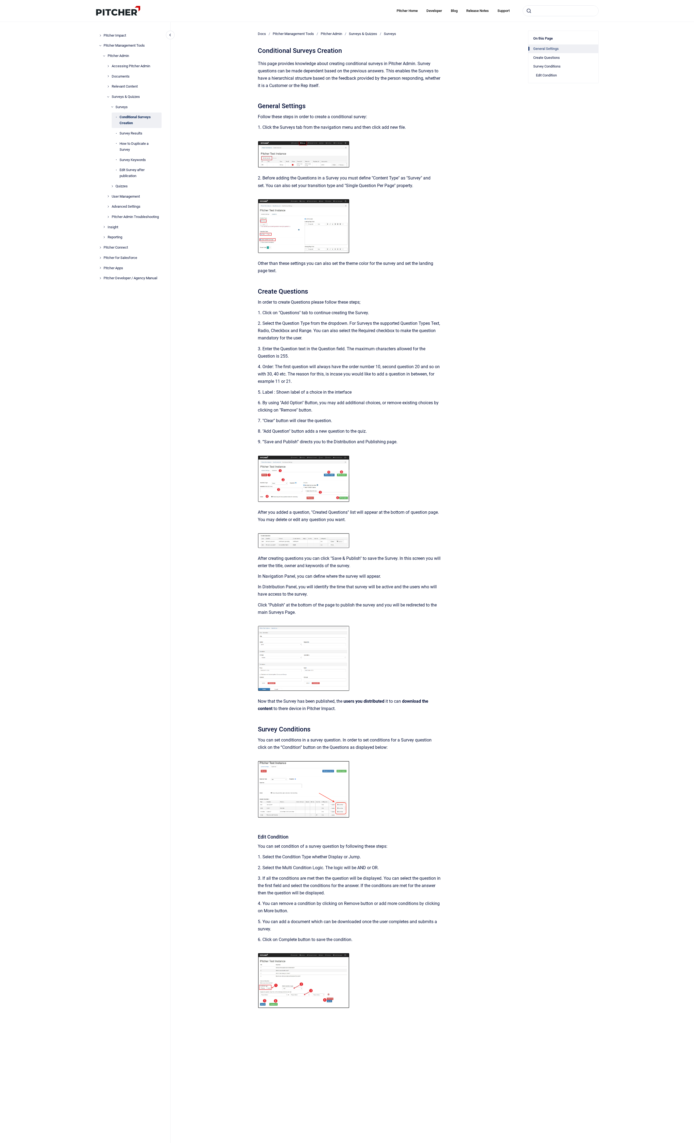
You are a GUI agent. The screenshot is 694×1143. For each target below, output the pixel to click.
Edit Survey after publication (132, 173)
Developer (434, 11)
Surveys (121, 107)
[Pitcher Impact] (100, 35)
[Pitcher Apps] (100, 268)
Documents (121, 76)
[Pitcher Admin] (104, 56)
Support (503, 11)
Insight (113, 227)
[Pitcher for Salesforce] (100, 258)
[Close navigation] (170, 35)
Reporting (115, 237)
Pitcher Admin (118, 56)
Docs (262, 34)
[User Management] (108, 196)
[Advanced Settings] (108, 206)
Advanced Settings (126, 206)
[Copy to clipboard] (255, 105)
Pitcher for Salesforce (120, 258)
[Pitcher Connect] (100, 247)
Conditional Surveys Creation (135, 120)
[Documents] (108, 76)
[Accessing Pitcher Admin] (108, 66)
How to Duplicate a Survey (134, 147)
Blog (454, 11)
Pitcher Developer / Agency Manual (130, 278)
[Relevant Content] (108, 86)
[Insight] (104, 227)
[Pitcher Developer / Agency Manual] (100, 278)
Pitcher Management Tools (124, 45)
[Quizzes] (112, 186)
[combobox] (560, 11)
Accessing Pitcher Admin (131, 66)
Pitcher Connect (116, 247)
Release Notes (477, 11)
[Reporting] (104, 237)
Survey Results (131, 133)
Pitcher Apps (113, 268)
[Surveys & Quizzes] (108, 97)
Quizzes (121, 186)
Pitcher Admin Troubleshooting (135, 217)
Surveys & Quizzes (126, 97)
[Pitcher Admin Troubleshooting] (108, 217)
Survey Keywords (133, 160)
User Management (126, 196)
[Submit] (529, 11)
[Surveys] (112, 107)
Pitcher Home (407, 11)
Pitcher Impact (115, 35)
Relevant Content (125, 86)
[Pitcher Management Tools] (100, 45)
